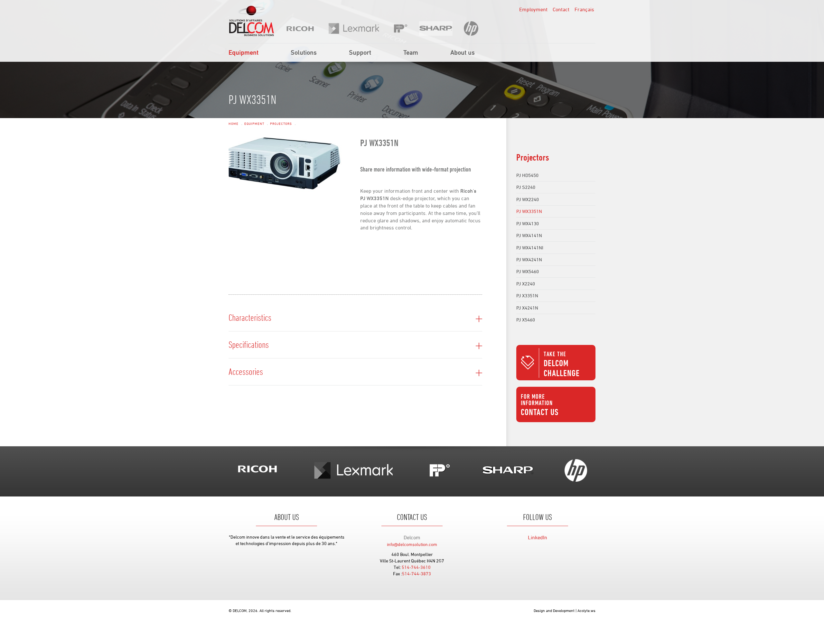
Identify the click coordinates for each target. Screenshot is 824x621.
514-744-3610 (416, 567)
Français (584, 9)
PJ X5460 (525, 319)
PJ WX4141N (529, 235)
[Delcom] (251, 21)
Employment (533, 9)
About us (462, 52)
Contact (561, 9)
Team (410, 52)
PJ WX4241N (529, 259)
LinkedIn (537, 537)
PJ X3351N (527, 295)
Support (360, 52)
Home (234, 123)
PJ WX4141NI (529, 247)
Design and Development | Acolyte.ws (564, 610)
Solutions (304, 52)
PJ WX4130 (527, 223)
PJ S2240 (525, 187)
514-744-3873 (416, 573)
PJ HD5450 (527, 175)
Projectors (281, 123)
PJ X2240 (525, 283)
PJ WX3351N (529, 211)
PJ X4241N (527, 307)
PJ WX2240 (527, 199)
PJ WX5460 (527, 271)
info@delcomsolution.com (412, 544)
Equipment (243, 52)
